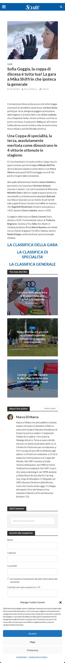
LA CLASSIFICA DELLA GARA (32, 244)
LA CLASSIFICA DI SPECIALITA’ (32, 254)
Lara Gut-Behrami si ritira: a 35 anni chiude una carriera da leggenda (32, 296)
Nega (32, 642)
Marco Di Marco (30, 89)
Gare (9, 64)
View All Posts (49, 408)
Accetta (32, 633)
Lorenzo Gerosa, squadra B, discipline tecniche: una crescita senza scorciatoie (32, 378)
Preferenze (32, 650)
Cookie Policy (21, 657)
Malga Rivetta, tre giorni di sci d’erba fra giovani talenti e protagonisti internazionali (32, 337)
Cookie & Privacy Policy (38, 657)
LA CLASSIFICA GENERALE (32, 264)
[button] (60, 602)
